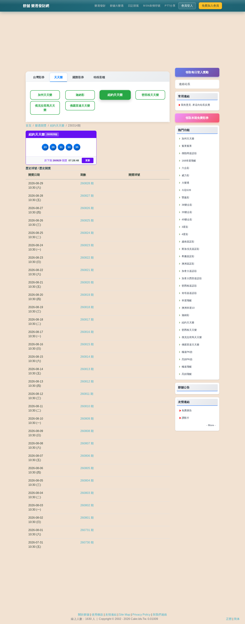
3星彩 (184, 226)
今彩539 (186, 190)
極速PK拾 (186, 351)
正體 (229, 618)
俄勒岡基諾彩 (189, 153)
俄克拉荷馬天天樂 (45, 107)
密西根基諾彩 (189, 285)
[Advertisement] (122, 43)
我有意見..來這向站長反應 (195, 104)
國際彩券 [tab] (78, 77)
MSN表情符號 (151, 5)
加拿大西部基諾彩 (191, 278)
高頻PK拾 (186, 359)
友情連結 (111, 614)
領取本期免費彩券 (197, 117)
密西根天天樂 (150, 94)
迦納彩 (80, 94)
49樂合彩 (186, 219)
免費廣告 (187, 410)
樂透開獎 (40, 125)
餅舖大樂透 (117, 5)
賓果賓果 (186, 145)
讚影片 (185, 417)
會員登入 (187, 5)
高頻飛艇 (186, 374)
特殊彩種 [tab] (99, 77)
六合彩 (185, 168)
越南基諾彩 (187, 241)
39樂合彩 (186, 212)
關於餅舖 (83, 614)
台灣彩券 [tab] (38, 77)
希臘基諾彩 (187, 256)
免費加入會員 (210, 5)
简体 (237, 618)
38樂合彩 (186, 204)
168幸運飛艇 (188, 160)
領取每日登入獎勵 (197, 72)
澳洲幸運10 (188, 307)
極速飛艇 (186, 366)
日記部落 (133, 5)
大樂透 (185, 182)
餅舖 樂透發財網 (36, 6)
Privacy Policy (141, 614)
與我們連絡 (160, 614)
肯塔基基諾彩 (189, 293)
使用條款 (97, 614)
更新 (87, 160)
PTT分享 (170, 5)
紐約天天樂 (115, 95)
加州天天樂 (45, 94)
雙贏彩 (185, 197)
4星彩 (184, 234)
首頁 (28, 125)
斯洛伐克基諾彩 (190, 248)
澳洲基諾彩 (187, 263)
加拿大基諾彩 (189, 271)
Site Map (124, 614)
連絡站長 (184, 84)
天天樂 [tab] (58, 77)
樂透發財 (100, 5)
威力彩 (185, 175)
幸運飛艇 (186, 300)
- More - (211, 425)
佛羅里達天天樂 (80, 105)
